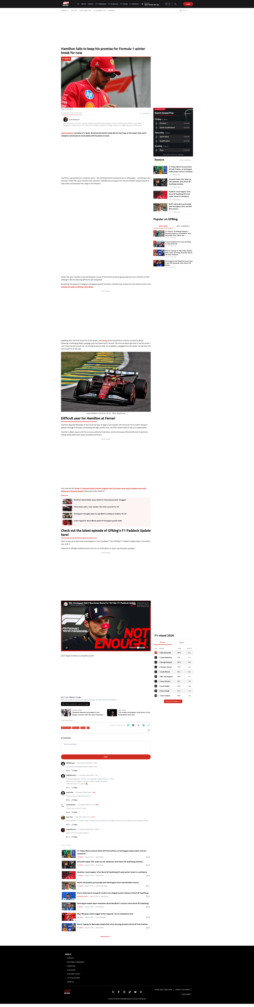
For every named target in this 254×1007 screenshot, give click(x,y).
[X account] (113, 992)
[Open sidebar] (78, 4)
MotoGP (80, 917)
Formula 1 (75, 728)
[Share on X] (138, 725)
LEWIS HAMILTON (85, 10)
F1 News (66, 58)
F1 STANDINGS (100, 4)
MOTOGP (74, 10)
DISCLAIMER (186, 994)
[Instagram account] (124, 992)
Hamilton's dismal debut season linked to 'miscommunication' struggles (100, 500)
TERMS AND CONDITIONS (163, 989)
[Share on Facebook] (133, 725)
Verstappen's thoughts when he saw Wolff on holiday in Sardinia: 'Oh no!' (100, 514)
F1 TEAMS (124, 4)
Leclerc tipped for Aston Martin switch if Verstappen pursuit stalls (98, 521)
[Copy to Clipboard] (149, 725)
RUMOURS (111, 10)
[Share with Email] (149, 730)
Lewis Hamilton (67, 133)
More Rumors (185, 160)
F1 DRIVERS (134, 4)
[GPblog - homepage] (66, 4)
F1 (101, 541)
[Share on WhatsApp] (128, 725)
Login (188, 4)
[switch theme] (175, 4)
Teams (181, 642)
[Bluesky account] (135, 992)
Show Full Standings (172, 701)
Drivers (162, 642)
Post (106, 757)
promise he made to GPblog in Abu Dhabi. (77, 286)
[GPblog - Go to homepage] (67, 992)
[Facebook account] (118, 992)
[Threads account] (141, 992)
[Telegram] (144, 725)
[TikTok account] (130, 992)
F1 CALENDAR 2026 (99, 10)
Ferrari (104, 340)
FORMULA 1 (65, 10)
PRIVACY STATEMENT (182, 989)
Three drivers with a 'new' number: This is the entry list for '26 (96, 507)
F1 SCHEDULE (113, 4)
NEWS (83, 4)
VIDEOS (90, 4)
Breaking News (82, 896)
